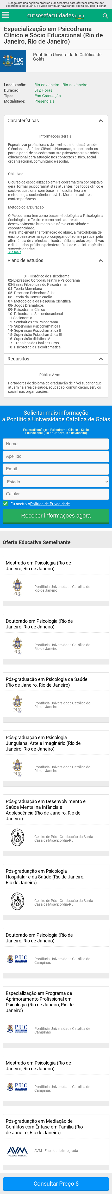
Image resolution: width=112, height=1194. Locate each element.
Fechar (101, 6)
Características (23, 120)
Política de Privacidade (50, 504)
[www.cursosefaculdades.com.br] (56, 15)
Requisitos (18, 358)
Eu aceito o (40, 504)
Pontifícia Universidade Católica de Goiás (67, 56)
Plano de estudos (25, 260)
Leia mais (14, 252)
